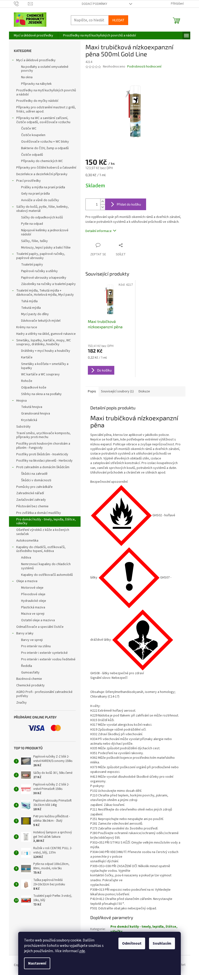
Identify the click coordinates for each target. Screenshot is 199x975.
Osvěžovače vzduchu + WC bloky (45, 141)
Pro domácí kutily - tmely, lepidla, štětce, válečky (46, 521)
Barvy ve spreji (32, 640)
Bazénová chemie (29, 678)
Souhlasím (162, 943)
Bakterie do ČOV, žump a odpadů (45, 148)
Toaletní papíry (32, 264)
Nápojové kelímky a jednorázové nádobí (44, 232)
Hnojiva (21, 400)
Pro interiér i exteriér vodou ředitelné (48, 659)
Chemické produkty (30, 685)
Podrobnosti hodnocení (144, 66)
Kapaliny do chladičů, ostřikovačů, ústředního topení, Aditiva (41, 549)
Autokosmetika (27, 540)
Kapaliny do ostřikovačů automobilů (47, 574)
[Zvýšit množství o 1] (102, 201)
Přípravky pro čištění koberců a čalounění (46, 167)
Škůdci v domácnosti (36, 480)
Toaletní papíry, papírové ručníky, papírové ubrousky (40, 255)
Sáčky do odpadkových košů (42, 217)
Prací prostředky (28, 180)
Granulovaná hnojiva (35, 413)
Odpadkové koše (33, 387)
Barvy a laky (24, 633)
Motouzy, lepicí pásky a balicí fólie (46, 247)
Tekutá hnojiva (31, 407)
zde (82, 951)
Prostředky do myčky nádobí (37, 100)
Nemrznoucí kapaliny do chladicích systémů (46, 566)
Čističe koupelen (33, 135)
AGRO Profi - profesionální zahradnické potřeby (44, 694)
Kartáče (27, 357)
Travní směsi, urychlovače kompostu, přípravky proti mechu (43, 435)
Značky (21, 702)
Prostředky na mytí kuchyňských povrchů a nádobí (46, 92)
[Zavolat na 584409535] (21, 3)
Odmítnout (131, 943)
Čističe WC (28, 128)
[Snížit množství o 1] (102, 207)
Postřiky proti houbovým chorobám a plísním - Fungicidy (43, 445)
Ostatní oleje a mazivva (38, 620)
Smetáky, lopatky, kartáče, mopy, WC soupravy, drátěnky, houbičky (43, 342)
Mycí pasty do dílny (35, 314)
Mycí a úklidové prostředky (36, 60)
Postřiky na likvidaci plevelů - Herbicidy (44, 460)
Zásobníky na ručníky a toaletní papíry (48, 284)
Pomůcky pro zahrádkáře (34, 486)
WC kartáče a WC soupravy (40, 374)
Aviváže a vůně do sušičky (40, 200)
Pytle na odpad (32, 223)
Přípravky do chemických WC (42, 161)
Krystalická (29, 420)
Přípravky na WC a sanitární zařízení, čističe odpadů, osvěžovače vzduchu (43, 120)
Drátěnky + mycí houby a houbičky (45, 350)
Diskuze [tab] (144, 391)
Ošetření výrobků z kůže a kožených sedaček (42, 531)
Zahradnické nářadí (30, 493)
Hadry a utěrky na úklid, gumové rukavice (46, 333)
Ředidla (26, 666)
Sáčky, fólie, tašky (34, 241)
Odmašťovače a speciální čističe (40, 626)
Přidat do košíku (129, 204)
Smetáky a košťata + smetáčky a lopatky (44, 366)
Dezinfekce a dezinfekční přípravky (41, 174)
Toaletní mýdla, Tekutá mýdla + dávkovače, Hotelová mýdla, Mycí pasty (45, 292)
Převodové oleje (33, 594)
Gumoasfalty (30, 672)
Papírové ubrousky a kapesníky (43, 277)
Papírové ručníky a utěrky (39, 271)
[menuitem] (33, 35)
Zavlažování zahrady (31, 499)
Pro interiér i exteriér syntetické (44, 652)
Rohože (26, 381)
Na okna (27, 77)
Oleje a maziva (26, 581)
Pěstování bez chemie (32, 506)
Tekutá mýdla (31, 307)
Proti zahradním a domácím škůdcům (42, 467)
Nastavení (37, 963)
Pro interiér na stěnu (36, 646)
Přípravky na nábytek (36, 83)
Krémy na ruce (26, 327)
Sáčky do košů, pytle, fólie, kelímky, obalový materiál (42, 208)
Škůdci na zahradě (34, 473)
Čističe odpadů (32, 154)
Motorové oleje (32, 587)
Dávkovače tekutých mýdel (40, 320)
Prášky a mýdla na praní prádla (43, 187)
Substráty (23, 426)
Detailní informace (98, 231)
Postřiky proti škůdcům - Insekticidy (42, 454)
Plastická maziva (33, 607)
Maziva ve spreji (32, 613)
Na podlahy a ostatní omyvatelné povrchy (44, 68)
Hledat (118, 20)
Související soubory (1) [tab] (117, 391)
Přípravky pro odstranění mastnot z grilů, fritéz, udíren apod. (46, 109)
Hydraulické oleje (33, 600)
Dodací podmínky (94, 4)
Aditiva (26, 557)
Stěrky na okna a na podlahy (41, 394)
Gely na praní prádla (35, 193)
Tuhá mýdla (29, 301)
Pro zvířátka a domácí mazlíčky (38, 512)
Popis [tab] (92, 391)
